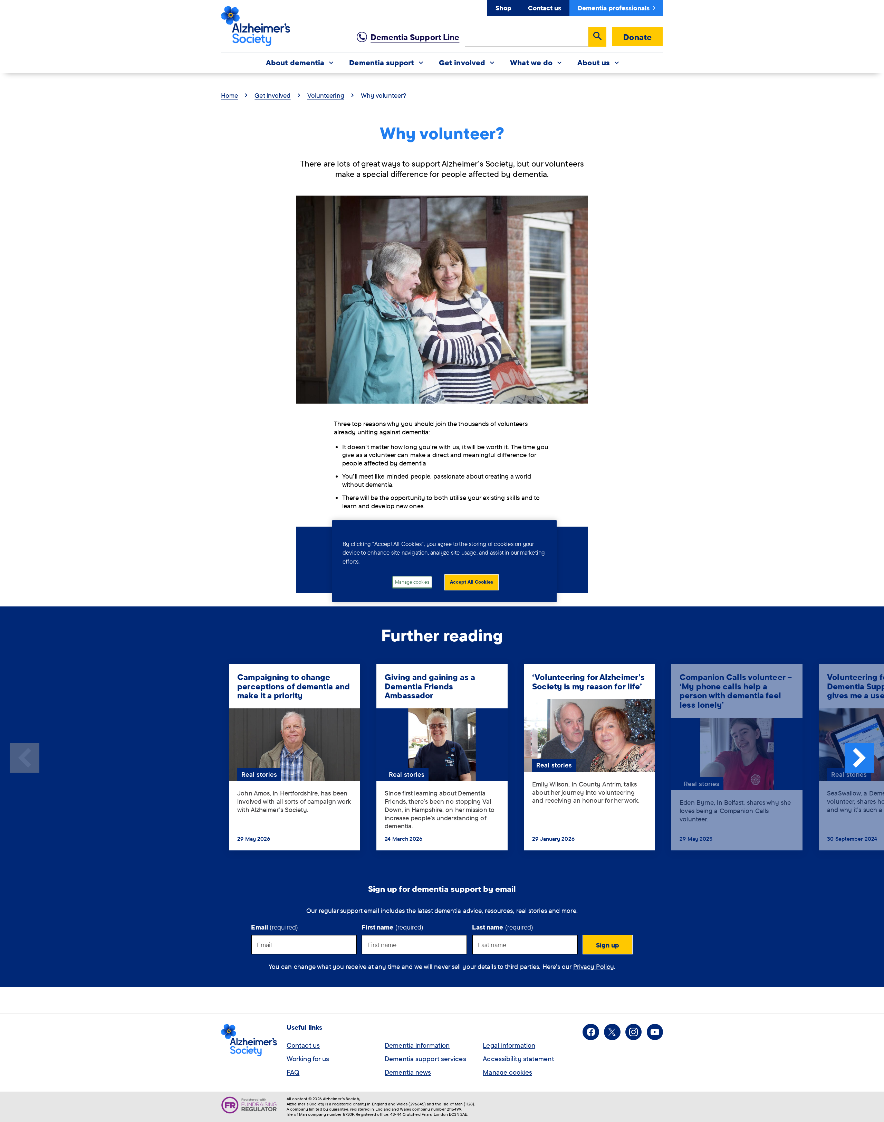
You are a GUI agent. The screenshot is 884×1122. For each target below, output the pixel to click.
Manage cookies (507, 1072)
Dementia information (417, 1045)
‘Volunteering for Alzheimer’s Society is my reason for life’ (588, 681)
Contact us (544, 8)
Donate (637, 37)
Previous (24, 758)
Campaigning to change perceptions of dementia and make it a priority (293, 686)
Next (859, 758)
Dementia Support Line (415, 37)
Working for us (308, 1058)
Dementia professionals (614, 8)
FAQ (293, 1072)
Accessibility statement (518, 1058)
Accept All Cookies (471, 582)
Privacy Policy (593, 966)
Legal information (509, 1045)
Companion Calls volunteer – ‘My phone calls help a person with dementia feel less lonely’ (736, 691)
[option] (294, 757)
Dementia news (408, 1072)
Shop (503, 8)
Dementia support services (425, 1058)
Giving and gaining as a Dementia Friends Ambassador (430, 686)
